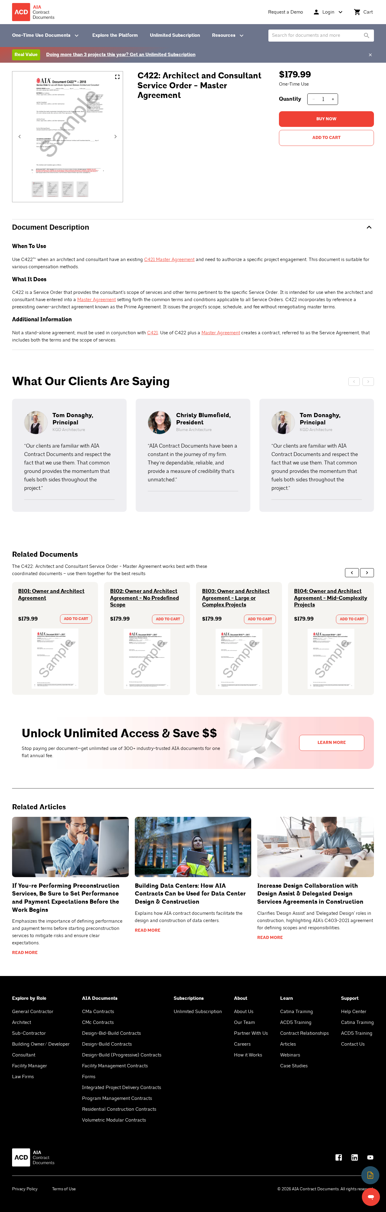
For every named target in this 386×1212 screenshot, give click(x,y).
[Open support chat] (371, 1197)
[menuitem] (285, 12)
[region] (193, 455)
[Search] (367, 35)
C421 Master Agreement (169, 260)
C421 (152, 333)
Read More (25, 952)
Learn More (332, 742)
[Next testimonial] (368, 381)
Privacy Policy (25, 1189)
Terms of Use (64, 1189)
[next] (367, 572)
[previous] (352, 572)
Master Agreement (96, 300)
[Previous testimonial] (354, 381)
